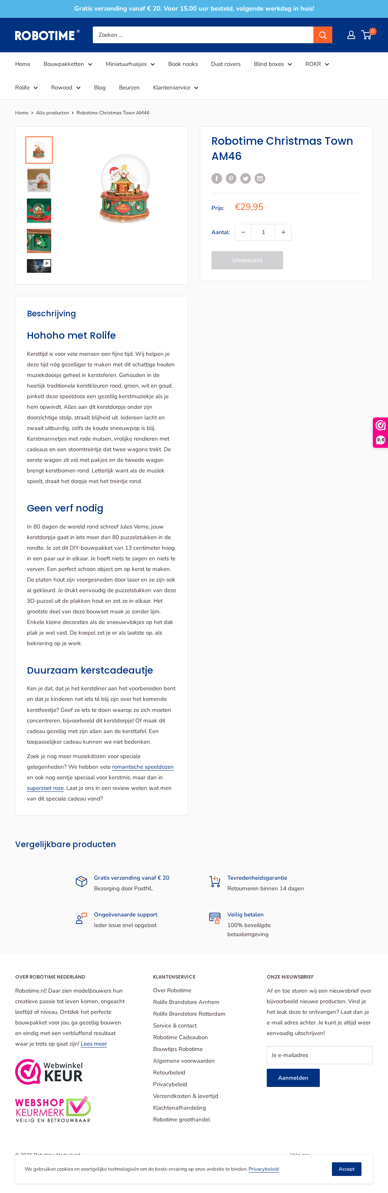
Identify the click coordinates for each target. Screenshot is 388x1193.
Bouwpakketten (64, 64)
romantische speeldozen (143, 767)
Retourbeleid (169, 1072)
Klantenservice (171, 87)
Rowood (61, 87)
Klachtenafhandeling (179, 1108)
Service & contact (175, 1025)
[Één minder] (243, 232)
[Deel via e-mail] (260, 177)
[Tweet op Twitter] (245, 177)
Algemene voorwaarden (184, 1061)
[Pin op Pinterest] (231, 177)
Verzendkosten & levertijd (185, 1096)
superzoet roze (45, 788)
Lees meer (94, 1044)
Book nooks (183, 64)
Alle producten (52, 112)
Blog (100, 87)
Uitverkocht (247, 260)
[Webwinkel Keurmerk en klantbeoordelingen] (49, 1071)
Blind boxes (269, 64)
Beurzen (129, 87)
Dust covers (226, 64)
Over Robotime (172, 990)
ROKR (313, 64)
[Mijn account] (351, 35)
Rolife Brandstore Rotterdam (189, 1014)
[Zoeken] (322, 35)
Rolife (22, 87)
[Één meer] (283, 232)
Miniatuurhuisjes (126, 64)
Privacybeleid (170, 1084)
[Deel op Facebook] (216, 177)
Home (22, 64)
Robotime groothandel (181, 1119)
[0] (366, 34)
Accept (347, 1169)
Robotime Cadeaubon (180, 1037)
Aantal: (220, 232)
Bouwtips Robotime (178, 1049)
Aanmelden (293, 1078)
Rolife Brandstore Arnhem (186, 1002)
